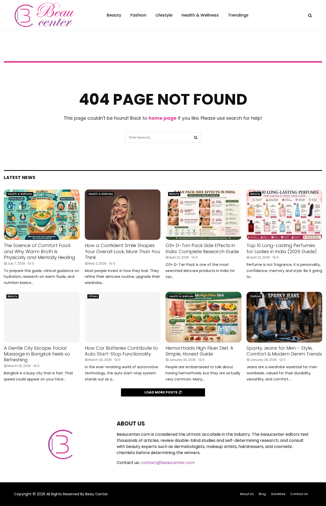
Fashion (138, 15)
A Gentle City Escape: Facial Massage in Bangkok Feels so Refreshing (37, 354)
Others (93, 296)
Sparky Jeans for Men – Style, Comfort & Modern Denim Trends (284, 351)
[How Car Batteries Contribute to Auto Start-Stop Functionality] (123, 317)
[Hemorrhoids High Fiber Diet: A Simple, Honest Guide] (203, 317)
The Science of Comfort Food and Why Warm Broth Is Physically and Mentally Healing (39, 251)
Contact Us (299, 494)
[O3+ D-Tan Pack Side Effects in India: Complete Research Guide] (203, 214)
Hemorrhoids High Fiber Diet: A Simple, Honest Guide (199, 351)
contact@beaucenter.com (168, 463)
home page (162, 118)
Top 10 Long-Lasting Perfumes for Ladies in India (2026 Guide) (282, 248)
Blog (262, 494)
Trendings (238, 15)
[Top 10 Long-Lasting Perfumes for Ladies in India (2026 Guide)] (284, 214)
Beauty (114, 15)
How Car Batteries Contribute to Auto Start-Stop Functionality (121, 351)
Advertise (278, 494)
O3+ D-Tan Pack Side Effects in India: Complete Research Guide (202, 248)
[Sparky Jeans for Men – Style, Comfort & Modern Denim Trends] (284, 317)
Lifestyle (164, 15)
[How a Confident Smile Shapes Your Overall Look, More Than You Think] (123, 214)
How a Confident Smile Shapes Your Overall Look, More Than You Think (122, 251)
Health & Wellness (200, 15)
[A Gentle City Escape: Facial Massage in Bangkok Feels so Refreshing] (42, 317)
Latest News (19, 177)
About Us (247, 494)
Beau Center (96, 494)
